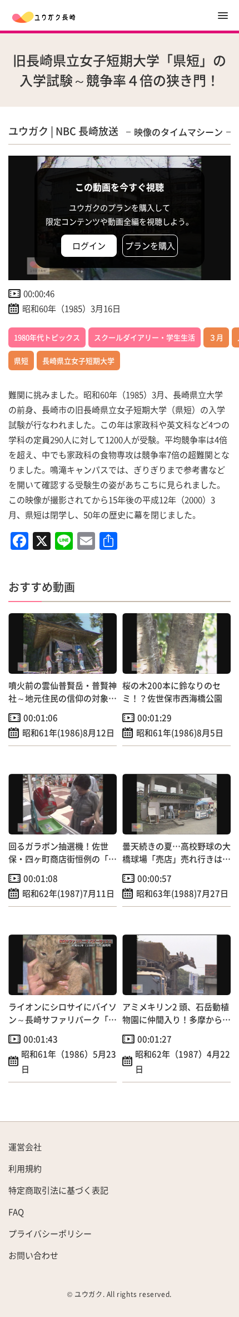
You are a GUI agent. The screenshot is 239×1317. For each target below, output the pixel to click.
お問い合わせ (33, 1255)
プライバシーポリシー (50, 1233)
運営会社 (25, 1146)
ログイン (89, 245)
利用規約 (25, 1168)
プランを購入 (150, 245)
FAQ (16, 1211)
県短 (21, 360)
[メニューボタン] (223, 15)
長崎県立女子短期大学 (78, 360)
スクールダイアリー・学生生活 (144, 337)
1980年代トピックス (47, 337)
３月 (216, 337)
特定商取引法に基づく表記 (58, 1190)
